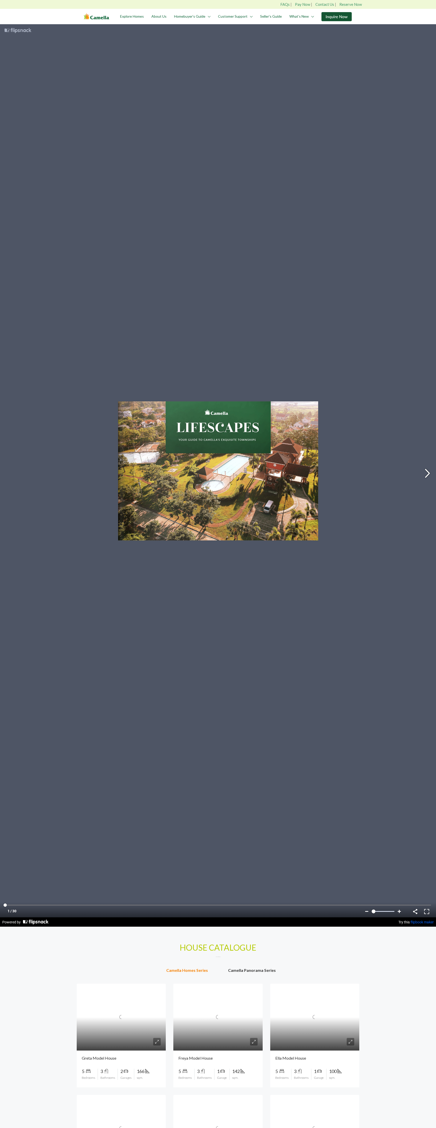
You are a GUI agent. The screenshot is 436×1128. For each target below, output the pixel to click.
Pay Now (302, 4)
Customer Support (233, 16)
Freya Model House (195, 1058)
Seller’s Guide (271, 16)
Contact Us (324, 4)
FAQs (285, 4)
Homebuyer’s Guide (189, 16)
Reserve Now (350, 4)
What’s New (299, 16)
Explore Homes (132, 16)
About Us (159, 16)
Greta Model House (99, 1058)
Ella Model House (290, 1058)
